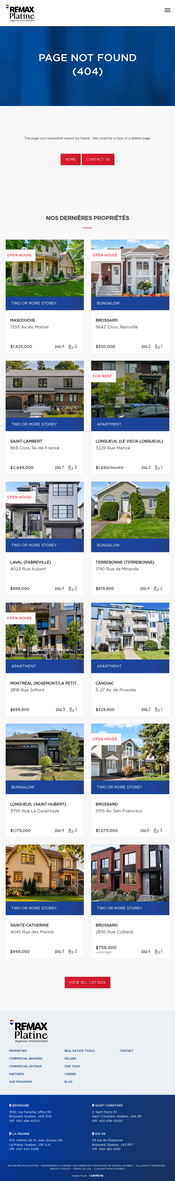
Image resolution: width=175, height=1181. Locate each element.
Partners (16, 1074)
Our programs (20, 1081)
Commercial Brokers (25, 1058)
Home (70, 159)
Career (70, 1074)
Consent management (109, 1169)
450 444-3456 (27, 1149)
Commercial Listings (25, 1066)
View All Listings (87, 982)
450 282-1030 (110, 1149)
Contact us (98, 159)
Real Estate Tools (79, 1051)
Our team (72, 1066)
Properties (18, 1051)
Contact (127, 1051)
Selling (70, 1058)
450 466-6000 (28, 1121)
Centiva (96, 1175)
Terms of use (82, 1169)
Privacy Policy (60, 1169)
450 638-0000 (111, 1121)
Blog (68, 1081)
